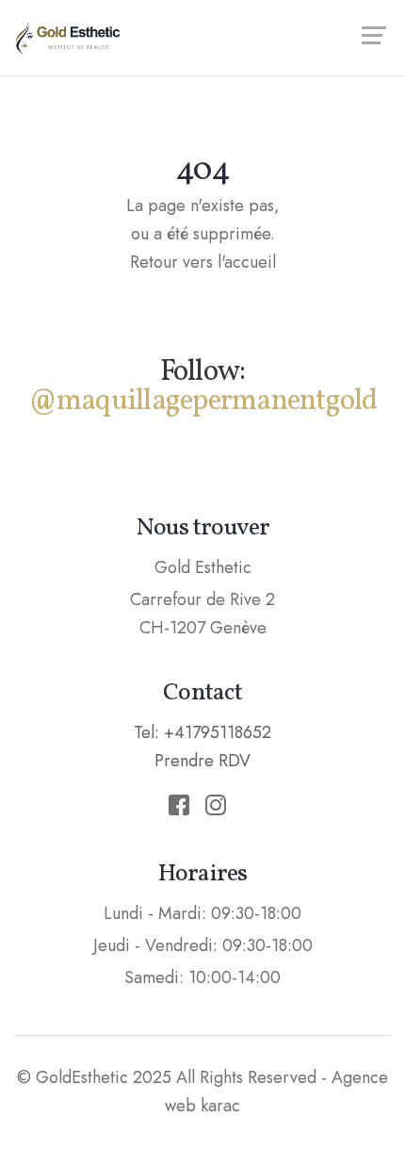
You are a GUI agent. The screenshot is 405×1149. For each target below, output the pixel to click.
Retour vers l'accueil (203, 262)
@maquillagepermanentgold (203, 401)
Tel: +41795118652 (202, 732)
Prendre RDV (202, 760)
